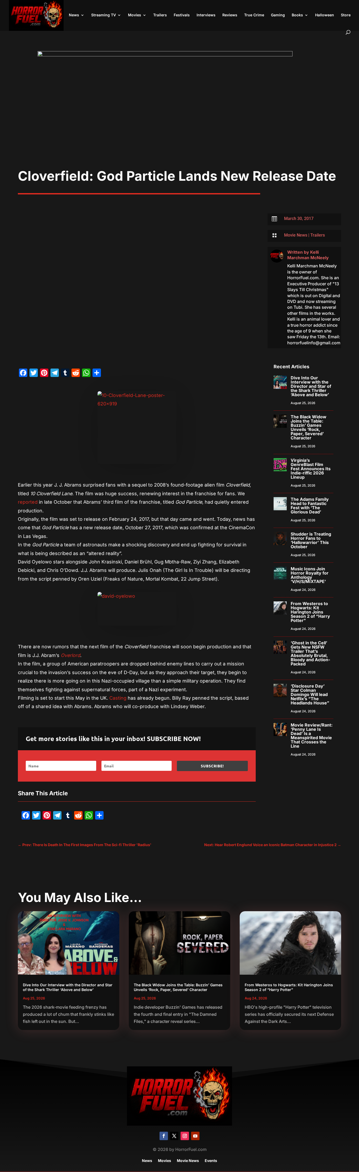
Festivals (182, 15)
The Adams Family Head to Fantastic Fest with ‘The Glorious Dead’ (310, 505)
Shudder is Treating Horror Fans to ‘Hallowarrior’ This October (311, 540)
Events (211, 1161)
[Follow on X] (174, 1136)
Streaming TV (103, 15)
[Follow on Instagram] (185, 1136)
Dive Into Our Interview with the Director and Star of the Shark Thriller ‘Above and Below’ (311, 386)
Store (346, 15)
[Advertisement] (179, 128)
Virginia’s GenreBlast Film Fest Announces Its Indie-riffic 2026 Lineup (311, 469)
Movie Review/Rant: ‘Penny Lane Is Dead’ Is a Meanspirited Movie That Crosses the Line (311, 735)
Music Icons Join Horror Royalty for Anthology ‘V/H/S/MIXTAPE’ (310, 575)
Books (297, 15)
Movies (134, 15)
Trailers (160, 15)
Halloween (324, 15)
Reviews (229, 15)
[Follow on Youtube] (195, 1136)
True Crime (254, 15)
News (74, 15)
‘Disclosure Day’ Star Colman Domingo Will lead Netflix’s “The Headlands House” (310, 694)
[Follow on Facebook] (164, 1136)
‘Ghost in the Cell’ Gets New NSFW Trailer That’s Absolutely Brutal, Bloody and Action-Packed (310, 653)
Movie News (295, 235)
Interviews (206, 15)
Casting (117, 698)
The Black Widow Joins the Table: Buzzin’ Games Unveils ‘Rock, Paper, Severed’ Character (308, 427)
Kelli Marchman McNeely (308, 254)
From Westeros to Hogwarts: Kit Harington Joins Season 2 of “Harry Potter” (310, 612)
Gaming (278, 15)
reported (28, 502)
